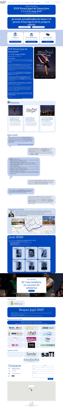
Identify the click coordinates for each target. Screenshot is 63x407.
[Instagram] (13, 376)
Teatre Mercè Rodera (28, 13)
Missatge (34, 372)
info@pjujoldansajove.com (16, 373)
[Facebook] (12, 376)
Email (33, 368)
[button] (31, 42)
